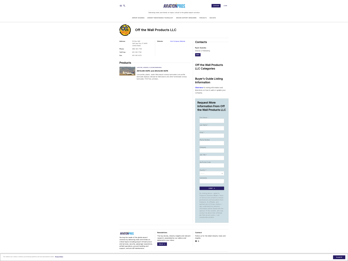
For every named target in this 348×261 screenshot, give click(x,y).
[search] (124, 5)
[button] (120, 5)
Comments (203, 178)
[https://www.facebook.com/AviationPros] (196, 241)
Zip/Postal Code (205, 162)
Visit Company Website (177, 41)
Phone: (121, 49)
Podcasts (203, 18)
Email (202, 132)
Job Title (203, 155)
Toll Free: (122, 52)
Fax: (120, 55)
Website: (160, 41)
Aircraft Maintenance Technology (160, 18)
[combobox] (212, 173)
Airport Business (138, 18)
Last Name (204, 125)
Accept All (339, 257)
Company (203, 147)
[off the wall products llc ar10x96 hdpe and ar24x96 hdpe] (127, 71)
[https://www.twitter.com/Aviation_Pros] (198, 241)
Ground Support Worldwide (186, 18)
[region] (174, 257)
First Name (204, 117)
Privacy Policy (59, 256)
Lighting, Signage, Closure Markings (149, 67)
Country (203, 170)
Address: (122, 41)
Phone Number (205, 140)
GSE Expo (213, 18)
